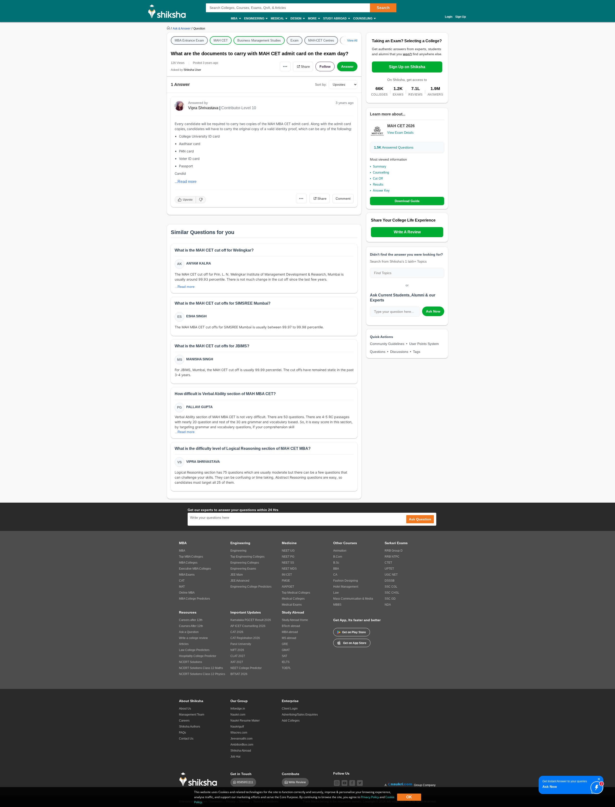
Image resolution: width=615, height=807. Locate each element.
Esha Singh (196, 316)
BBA (336, 568)
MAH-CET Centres (321, 40)
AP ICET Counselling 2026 (247, 626)
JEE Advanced (239, 580)
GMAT (286, 650)
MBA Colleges (188, 562)
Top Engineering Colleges (247, 556)
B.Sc (336, 562)
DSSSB (389, 580)
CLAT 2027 (237, 656)
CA (335, 574)
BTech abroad (291, 626)
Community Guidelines (387, 344)
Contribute (290, 774)
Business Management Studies (259, 40)
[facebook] (352, 783)
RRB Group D (394, 550)
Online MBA (187, 592)
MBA (182, 550)
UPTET (389, 568)
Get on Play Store (354, 632)
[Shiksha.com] (169, 11)
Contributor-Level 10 (238, 108)
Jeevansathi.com (241, 738)
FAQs (182, 732)
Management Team (191, 714)
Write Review (297, 782)
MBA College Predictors (194, 598)
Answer (347, 66)
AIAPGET (288, 586)
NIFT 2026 (237, 650)
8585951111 (245, 782)
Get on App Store (354, 643)
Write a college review (193, 638)
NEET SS (288, 562)
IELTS (285, 662)
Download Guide (407, 201)
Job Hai (235, 756)
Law (336, 592)
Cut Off (378, 178)
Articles (184, 644)
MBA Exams (187, 574)
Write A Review (407, 232)
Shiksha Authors (189, 726)
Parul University (240, 644)
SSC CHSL (392, 592)
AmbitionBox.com (241, 744)
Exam (294, 40)
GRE (285, 644)
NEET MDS (289, 568)
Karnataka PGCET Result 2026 (250, 620)
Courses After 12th (191, 626)
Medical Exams (292, 604)
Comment (343, 198)
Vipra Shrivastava (203, 108)
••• (285, 66)
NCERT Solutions (190, 662)
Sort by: (321, 84)
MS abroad (289, 638)
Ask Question (420, 519)
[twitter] (360, 783)
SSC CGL (391, 586)
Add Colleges (291, 720)
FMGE (286, 580)
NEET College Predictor (246, 668)
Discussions (399, 352)
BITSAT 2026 (238, 674)
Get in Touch (241, 774)
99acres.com (238, 732)
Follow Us (341, 773)
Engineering (238, 550)
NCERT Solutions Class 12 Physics (202, 674)
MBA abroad (290, 632)
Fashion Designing (345, 580)
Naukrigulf (237, 726)
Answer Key (381, 190)
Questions (377, 352)
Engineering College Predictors (250, 586)
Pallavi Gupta (199, 407)
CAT (181, 580)
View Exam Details (400, 132)
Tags (416, 352)
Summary (379, 166)
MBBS (337, 604)
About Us (185, 708)
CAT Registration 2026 (245, 638)
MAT (182, 586)
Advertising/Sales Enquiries (300, 714)
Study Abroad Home (295, 620)
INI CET (287, 574)
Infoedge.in (237, 708)
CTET (388, 562)
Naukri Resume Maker (245, 720)
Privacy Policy (370, 797)
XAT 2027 (236, 662)
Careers (184, 720)
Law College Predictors (194, 650)
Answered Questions (393, 147)
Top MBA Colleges (191, 556)
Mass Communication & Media (353, 598)
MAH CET (221, 40)
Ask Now (433, 311)
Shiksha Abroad (240, 750)
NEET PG (288, 556)
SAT (284, 656)
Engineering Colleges (244, 562)
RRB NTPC (392, 556)
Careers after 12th (191, 620)
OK (409, 797)
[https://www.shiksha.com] (169, 28)
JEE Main (236, 574)
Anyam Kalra (198, 263)
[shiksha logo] (199, 779)
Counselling (381, 172)
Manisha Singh (199, 359)
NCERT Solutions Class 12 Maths (201, 668)
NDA (388, 604)
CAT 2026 (236, 632)
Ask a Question (189, 632)
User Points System (424, 344)
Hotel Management (345, 586)
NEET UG (288, 550)
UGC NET (391, 574)
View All (352, 40)
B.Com (337, 556)
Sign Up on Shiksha (407, 67)
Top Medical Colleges (296, 592)
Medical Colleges (293, 598)
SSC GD (390, 598)
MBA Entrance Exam (189, 40)
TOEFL (286, 668)
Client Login (290, 708)
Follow (325, 66)
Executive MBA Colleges (195, 568)
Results (378, 184)
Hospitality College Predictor (197, 656)
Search (383, 8)
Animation (339, 550)
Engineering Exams (243, 568)
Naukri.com (237, 714)
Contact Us (186, 738)
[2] (595, 786)
